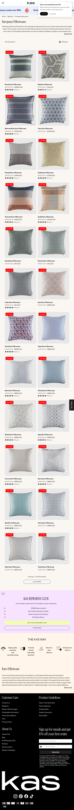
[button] (12, 90)
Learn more (37, 628)
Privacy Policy (7, 722)
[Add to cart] (33, 78)
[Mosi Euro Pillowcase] (20, 504)
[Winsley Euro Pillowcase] (53, 372)
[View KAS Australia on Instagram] (15, 796)
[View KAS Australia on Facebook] (26, 796)
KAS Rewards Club (8, 741)
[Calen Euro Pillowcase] (20, 283)
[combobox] (42, 746)
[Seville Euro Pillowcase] (53, 198)
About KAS (6, 734)
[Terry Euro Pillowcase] (53, 110)
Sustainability (44, 709)
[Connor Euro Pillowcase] (20, 460)
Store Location (7, 747)
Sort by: (9, 42)
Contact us (6, 703)
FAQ (3, 719)
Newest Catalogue (8, 750)
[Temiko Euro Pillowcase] (53, 548)
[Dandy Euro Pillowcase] (20, 242)
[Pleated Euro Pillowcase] (20, 154)
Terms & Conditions (9, 715)
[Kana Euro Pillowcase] (53, 283)
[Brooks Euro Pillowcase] (20, 66)
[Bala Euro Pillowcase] (53, 66)
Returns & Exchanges (9, 709)
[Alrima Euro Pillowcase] (53, 504)
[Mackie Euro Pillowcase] (20, 416)
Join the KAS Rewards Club (37, 622)
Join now (44, 13)
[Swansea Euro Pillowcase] (20, 198)
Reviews (5, 744)
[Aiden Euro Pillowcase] (53, 327)
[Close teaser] (70, 410)
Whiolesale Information (10, 712)
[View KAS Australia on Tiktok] (32, 796)
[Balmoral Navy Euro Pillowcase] (20, 110)
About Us (7, 729)
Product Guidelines (49, 698)
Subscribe (55, 752)
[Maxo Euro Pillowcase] (20, 372)
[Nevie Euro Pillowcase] (20, 327)
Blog (3, 737)
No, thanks (53, 13)
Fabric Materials (44, 706)
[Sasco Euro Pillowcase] (53, 460)
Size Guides (43, 715)
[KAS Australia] (31, 3)
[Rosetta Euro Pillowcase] (53, 242)
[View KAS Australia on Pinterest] (21, 796)
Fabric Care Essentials (47, 703)
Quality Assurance (45, 712)
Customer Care (10, 698)
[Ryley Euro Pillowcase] (20, 548)
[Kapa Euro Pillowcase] (53, 416)
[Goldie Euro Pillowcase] (53, 154)
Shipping (5, 706)
